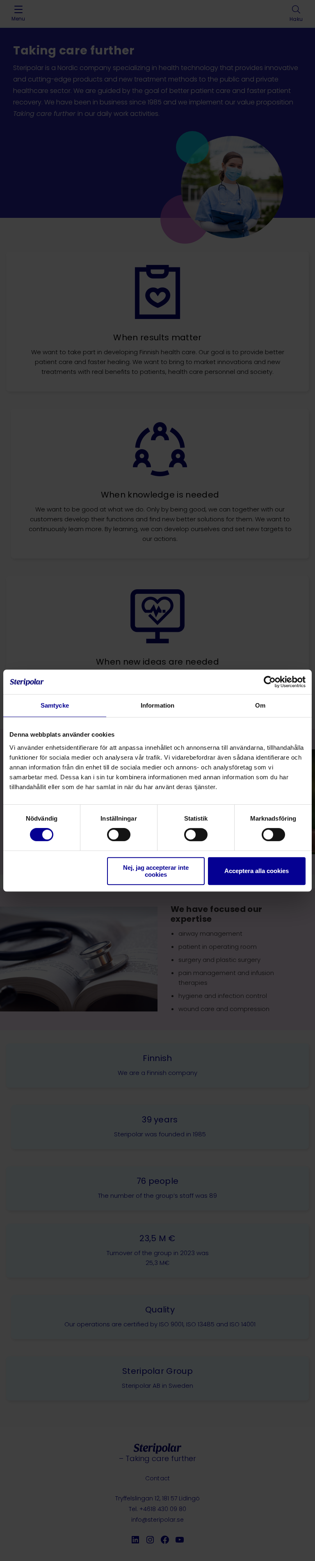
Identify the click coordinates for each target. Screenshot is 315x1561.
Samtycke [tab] (55, 705)
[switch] (118, 834)
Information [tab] (157, 705)
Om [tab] (260, 705)
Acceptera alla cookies (256, 870)
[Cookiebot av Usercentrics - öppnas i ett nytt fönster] (270, 682)
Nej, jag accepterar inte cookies (156, 871)
